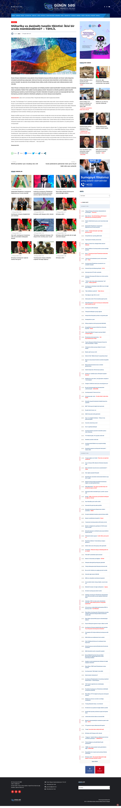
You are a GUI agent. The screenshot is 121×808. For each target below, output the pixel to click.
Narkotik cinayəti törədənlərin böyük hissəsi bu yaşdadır (96, 402)
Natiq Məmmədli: (96, 303)
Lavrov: (94, 231)
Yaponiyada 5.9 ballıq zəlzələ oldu (93, 239)
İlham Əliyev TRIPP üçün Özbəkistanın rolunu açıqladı (95, 667)
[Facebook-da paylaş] (19, 153)
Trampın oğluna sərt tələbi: (97, 458)
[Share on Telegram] (40, 153)
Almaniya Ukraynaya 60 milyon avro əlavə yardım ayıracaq (96, 277)
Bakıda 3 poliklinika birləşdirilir (94, 518)
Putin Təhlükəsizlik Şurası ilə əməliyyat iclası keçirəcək (95, 642)
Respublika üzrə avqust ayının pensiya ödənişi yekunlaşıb (96, 752)
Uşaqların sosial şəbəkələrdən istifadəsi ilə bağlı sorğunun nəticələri (96, 662)
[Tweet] (34, 153)
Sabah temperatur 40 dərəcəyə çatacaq (94, 369)
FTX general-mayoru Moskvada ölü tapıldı (95, 725)
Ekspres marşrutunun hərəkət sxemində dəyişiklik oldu (97, 360)
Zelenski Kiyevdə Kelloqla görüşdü (95, 268)
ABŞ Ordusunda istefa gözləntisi (92, 414)
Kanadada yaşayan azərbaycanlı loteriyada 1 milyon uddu (95, 449)
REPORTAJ (43, 15)
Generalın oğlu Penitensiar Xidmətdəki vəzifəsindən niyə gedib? (103, 81)
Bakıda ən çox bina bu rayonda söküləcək (102, 102)
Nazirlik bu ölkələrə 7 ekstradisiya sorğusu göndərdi (95, 541)
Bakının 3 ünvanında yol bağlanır (94, 558)
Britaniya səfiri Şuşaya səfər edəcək (43, 214)
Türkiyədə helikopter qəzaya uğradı (93, 311)
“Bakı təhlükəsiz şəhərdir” (94, 291)
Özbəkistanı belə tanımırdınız (93, 338)
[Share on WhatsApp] (14, 153)
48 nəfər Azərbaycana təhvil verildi (93, 590)
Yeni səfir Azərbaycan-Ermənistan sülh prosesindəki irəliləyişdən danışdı (20, 236)
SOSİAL (62, 15)
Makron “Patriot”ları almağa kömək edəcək (95, 244)
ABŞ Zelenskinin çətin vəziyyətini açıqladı (94, 651)
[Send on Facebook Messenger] (28, 153)
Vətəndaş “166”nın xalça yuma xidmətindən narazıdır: (95, 602)
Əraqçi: (97, 497)
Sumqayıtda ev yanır (90, 319)
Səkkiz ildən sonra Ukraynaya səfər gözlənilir (95, 545)
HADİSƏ (83, 15)
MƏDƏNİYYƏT (67, 15)
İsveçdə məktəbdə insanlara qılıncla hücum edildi (96, 514)
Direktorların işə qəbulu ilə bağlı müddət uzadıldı (96, 707)
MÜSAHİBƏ (57, 15)
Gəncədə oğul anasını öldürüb (92, 574)
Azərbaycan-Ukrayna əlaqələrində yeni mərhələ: (96, 628)
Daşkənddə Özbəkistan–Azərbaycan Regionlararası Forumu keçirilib (93, 226)
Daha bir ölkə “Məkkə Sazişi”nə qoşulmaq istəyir (96, 355)
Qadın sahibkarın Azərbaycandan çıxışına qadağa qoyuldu (96, 249)
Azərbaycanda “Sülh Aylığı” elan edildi (94, 671)
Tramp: (94, 729)
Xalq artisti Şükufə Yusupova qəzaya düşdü (95, 333)
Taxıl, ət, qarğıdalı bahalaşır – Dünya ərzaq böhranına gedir (95, 418)
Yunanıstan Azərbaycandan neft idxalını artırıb (96, 522)
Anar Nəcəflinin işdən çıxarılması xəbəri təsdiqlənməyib (86, 152)
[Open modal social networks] (45, 153)
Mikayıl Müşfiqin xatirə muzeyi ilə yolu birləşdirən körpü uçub (86, 82)
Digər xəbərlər (95, 761)
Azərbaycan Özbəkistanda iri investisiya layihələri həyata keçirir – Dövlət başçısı (97, 679)
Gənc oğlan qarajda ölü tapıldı (92, 472)
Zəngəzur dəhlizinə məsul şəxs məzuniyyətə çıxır (96, 383)
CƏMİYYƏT (34, 15)
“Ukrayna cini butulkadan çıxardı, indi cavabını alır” (96, 259)
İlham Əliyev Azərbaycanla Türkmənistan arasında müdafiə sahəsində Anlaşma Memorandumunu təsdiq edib (97, 613)
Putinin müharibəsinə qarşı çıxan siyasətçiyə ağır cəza (96, 221)
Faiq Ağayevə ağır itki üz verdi (92, 294)
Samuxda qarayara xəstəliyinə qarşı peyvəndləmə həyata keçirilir (96, 531)
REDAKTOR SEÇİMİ (50, 15)
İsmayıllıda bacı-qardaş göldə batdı (93, 235)
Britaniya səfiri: (60, 214)
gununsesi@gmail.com (51, 786)
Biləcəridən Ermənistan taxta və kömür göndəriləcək (94, 365)
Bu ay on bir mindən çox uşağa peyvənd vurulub (96, 570)
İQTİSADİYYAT (28, 15)
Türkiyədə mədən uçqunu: (97, 536)
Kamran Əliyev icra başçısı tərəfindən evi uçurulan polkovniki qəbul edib (86, 105)
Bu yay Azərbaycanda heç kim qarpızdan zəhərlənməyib (94, 388)
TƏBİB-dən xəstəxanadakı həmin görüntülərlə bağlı (95, 747)
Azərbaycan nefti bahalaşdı (91, 307)
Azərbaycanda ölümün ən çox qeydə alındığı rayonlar (95, 444)
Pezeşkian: (96, 550)
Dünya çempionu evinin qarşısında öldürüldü (95, 323)
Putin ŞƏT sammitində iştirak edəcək (93, 554)
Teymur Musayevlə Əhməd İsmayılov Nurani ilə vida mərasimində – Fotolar (96, 343)
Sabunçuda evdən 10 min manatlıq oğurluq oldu (96, 298)
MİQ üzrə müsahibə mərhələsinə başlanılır (95, 578)
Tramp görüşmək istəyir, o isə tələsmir (94, 703)
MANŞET (13, 15)
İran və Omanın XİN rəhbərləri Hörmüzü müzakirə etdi (96, 463)
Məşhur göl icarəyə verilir (91, 352)
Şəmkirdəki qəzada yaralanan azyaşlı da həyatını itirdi (96, 712)
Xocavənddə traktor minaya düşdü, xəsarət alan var (96, 582)
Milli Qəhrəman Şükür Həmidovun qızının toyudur (102, 151)
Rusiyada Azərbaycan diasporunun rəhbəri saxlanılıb (95, 510)
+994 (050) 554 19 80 (51, 784)
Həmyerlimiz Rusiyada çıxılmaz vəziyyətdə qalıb (96, 315)
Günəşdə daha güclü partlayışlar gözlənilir (95, 562)
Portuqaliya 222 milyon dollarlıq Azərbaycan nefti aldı (96, 633)
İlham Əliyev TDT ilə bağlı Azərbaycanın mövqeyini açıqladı (97, 694)
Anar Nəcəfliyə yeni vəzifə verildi (92, 501)
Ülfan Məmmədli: (96, 487)
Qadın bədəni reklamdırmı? (91, 675)
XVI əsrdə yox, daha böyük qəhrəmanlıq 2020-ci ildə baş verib (96, 608)
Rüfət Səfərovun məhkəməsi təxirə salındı (94, 637)
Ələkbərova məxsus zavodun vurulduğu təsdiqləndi (94, 699)
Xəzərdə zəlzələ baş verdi (91, 422)
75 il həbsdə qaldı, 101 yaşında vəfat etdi (94, 435)
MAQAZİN (93, 15)
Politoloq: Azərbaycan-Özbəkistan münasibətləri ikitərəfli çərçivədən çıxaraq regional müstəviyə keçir (43, 193)
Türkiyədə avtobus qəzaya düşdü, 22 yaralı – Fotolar (95, 348)
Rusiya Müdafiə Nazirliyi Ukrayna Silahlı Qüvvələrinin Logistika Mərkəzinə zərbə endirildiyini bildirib (94, 656)
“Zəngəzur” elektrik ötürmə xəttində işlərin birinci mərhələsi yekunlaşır (96, 738)
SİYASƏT (22, 15)
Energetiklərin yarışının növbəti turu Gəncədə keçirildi (95, 328)
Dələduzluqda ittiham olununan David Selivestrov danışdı (86, 129)
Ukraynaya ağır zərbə (96, 397)
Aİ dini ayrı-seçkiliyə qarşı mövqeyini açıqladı (96, 374)
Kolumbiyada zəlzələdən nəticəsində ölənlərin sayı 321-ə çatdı (97, 477)
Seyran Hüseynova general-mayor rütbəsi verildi (96, 623)
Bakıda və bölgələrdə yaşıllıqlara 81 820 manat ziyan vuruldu (96, 526)
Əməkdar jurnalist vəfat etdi (91, 439)
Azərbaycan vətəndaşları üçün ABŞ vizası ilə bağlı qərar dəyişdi (97, 287)
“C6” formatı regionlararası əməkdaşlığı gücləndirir (94, 684)
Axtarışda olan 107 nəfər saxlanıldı (93, 272)
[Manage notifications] (118, 805)
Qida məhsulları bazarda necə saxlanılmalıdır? (96, 468)
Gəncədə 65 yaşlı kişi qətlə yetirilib (93, 505)
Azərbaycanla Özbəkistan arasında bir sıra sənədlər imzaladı (95, 264)
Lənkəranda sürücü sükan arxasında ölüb (94, 716)
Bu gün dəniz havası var (90, 410)
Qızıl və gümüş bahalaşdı (91, 426)
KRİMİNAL (78, 15)
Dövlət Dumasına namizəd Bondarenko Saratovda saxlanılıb (96, 647)
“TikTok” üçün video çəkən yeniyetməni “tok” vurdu (95, 282)
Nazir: (96, 254)
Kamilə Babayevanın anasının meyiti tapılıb (102, 127)
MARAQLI (98, 15)
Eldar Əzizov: (95, 216)
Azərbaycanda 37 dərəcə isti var (92, 392)
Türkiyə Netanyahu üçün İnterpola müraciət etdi (96, 566)
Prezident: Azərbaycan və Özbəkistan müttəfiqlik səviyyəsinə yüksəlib (96, 689)
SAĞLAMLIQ (87, 15)
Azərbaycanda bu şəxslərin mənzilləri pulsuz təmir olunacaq (95, 431)
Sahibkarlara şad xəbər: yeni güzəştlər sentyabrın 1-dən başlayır (96, 379)
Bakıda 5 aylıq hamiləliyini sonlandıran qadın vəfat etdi (96, 721)
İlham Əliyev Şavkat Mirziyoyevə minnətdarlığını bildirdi (96, 619)
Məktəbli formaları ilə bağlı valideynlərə (96, 586)
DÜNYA (38, 15)
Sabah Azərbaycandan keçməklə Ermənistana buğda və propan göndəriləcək (95, 482)
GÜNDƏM (18, 15)
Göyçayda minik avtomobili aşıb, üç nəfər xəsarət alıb (96, 492)
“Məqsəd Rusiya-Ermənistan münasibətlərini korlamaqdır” (95, 211)
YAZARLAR (73, 15)
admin (19, 33)
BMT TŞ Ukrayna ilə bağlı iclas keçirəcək (94, 406)
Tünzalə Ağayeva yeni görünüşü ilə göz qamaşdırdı (94, 743)
